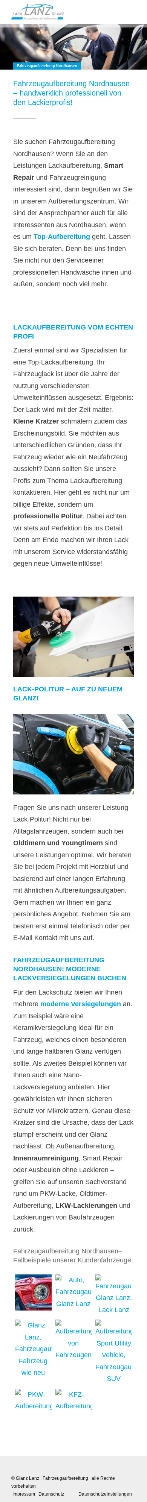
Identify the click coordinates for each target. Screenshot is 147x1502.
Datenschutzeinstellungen (105, 1494)
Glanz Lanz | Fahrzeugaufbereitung (52, 1478)
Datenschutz (51, 1494)
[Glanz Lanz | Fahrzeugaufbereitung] (37, 12)
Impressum (23, 1494)
